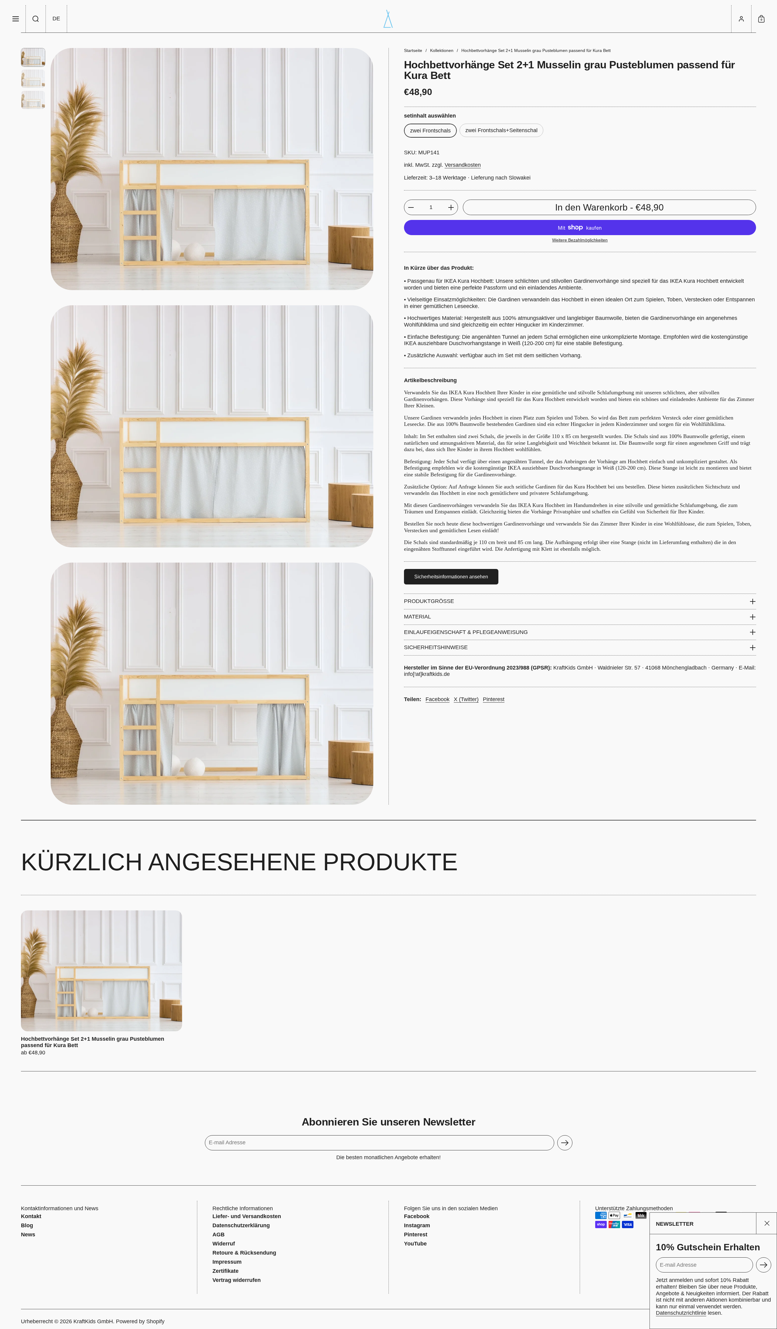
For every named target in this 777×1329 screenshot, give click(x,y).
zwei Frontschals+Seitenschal (501, 130)
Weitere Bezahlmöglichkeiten (580, 240)
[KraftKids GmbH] (388, 19)
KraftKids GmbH (93, 1321)
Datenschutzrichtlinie (681, 1313)
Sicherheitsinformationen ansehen (451, 576)
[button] (36, 19)
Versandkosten (463, 165)
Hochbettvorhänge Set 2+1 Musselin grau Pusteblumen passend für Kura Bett (101, 983)
